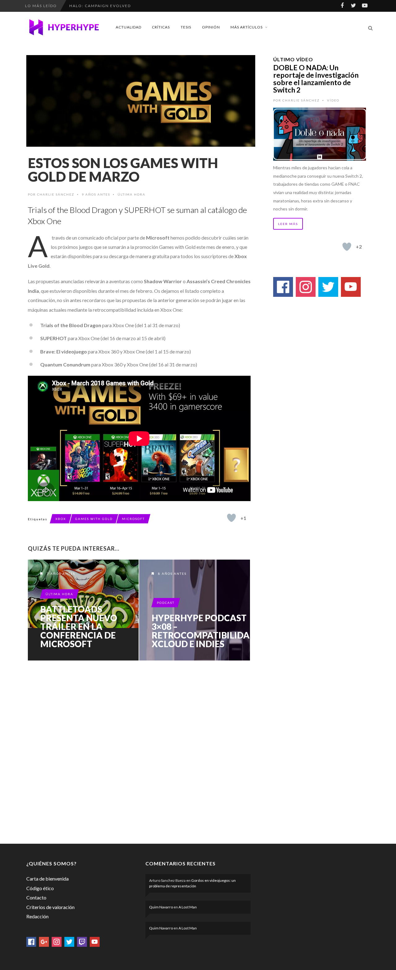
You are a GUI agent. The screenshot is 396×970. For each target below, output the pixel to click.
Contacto (36, 897)
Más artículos (246, 27)
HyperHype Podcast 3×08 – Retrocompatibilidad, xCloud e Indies (205, 630)
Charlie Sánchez (55, 194)
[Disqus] (139, 750)
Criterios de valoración (50, 907)
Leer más (288, 224)
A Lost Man (188, 907)
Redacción (37, 916)
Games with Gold (94, 519)
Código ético (40, 888)
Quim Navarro (161, 907)
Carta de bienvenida (47, 878)
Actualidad (128, 27)
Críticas (161, 27)
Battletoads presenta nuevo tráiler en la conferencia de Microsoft (78, 626)
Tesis (186, 27)
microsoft (133, 519)
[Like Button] (231, 517)
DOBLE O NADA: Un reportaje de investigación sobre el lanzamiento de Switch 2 (316, 78)
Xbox (60, 519)
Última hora (131, 194)
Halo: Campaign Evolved (100, 5)
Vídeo (333, 100)
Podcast (165, 602)
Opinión (211, 27)
